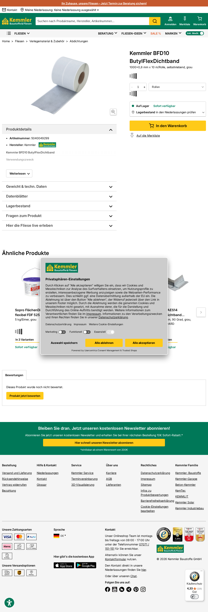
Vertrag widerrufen (14, 484)
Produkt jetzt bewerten (25, 395)
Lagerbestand (18, 206)
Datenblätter (17, 196)
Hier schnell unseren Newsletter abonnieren (104, 442)
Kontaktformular (115, 559)
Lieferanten (113, 484)
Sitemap (146, 484)
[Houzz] (121, 590)
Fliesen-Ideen (131, 33)
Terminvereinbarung (84, 478)
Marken (171, 33)
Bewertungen (14, 375)
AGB (109, 478)
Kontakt (42, 478)
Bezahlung (9, 490)
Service (76, 465)
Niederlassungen (47, 473)
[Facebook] (107, 590)
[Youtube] (114, 590)
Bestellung (9, 465)
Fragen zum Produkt (23, 216)
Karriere (111, 473)
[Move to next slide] (201, 312)
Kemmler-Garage (186, 478)
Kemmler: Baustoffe (188, 473)
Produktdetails (19, 129)
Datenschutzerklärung (155, 473)
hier (143, 569)
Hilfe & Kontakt (46, 465)
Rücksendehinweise (15, 478)
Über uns (112, 465)
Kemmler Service (82, 473)
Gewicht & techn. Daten (26, 186)
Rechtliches (149, 465)
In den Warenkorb (171, 126)
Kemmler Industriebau (189, 508)
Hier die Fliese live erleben (29, 225)
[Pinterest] (136, 590)
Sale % (156, 33)
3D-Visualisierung (82, 484)
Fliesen (20, 33)
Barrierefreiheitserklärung (157, 500)
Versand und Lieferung (17, 473)
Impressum (148, 478)
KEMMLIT (181, 496)
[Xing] (128, 590)
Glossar (42, 484)
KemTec (180, 490)
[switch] (195, 596)
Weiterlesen (18, 173)
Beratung (105, 33)
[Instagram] (143, 590)
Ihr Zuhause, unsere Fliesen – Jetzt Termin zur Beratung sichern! (104, 3)
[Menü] (201, 571)
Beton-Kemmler (185, 484)
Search (154, 21)
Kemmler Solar (184, 502)
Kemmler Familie (186, 465)
